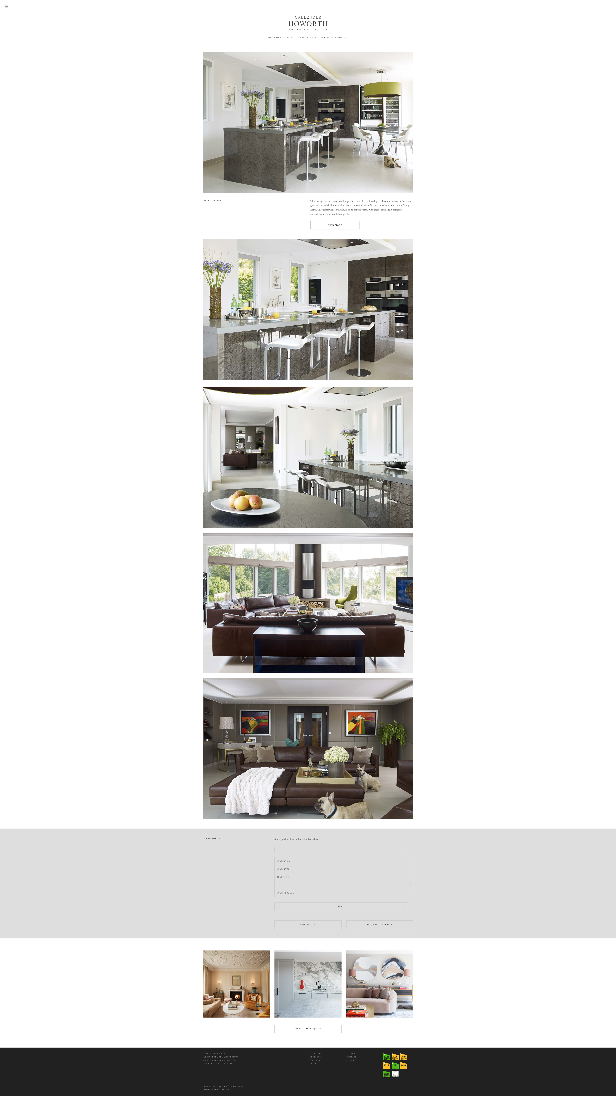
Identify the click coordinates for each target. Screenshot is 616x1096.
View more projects (308, 1029)
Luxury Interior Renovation (219, 1060)
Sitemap (350, 1060)
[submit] (341, 849)
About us (351, 1054)
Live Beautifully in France (218, 1063)
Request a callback (380, 924)
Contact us (308, 924)
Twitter (315, 1060)
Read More (335, 225)
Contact (351, 1057)
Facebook (315, 1054)
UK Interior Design (214, 1054)
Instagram (316, 1057)
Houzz (314, 1063)
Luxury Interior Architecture (220, 1057)
